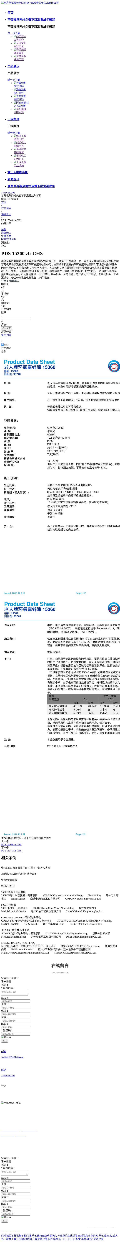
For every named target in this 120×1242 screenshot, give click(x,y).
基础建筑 (19, 152)
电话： (5, 1190)
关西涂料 (19, 99)
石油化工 (19, 159)
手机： (5, 1004)
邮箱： (5, 1204)
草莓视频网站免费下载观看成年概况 (31, 19)
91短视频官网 (24, 1239)
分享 (6, 344)
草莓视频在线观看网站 (44, 1235)
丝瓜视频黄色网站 (88, 1235)
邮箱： (5, 1024)
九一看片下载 (8, 1239)
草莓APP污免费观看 (92, 1239)
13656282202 (8, 192)
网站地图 (6, 1235)
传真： (5, 1017)
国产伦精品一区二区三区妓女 (64, 1239)
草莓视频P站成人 (108, 1235)
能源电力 (19, 145)
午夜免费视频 (40, 1239)
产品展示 (13, 66)
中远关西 (6, 236)
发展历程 (19, 59)
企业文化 (19, 46)
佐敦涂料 (19, 86)
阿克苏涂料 (20, 106)
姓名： (5, 1177)
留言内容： (8, 988)
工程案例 (13, 119)
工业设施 (19, 165)
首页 (10, 12)
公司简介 (19, 39)
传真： (5, 1197)
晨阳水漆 (19, 112)
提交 (4, 1040)
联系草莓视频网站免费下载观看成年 (31, 186)
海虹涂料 (19, 92)
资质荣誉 (19, 52)
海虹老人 (6, 232)
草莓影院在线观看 (68, 1235)
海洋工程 (19, 139)
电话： (5, 1010)
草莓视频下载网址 (21, 1235)
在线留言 (6, 328)
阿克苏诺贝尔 (8, 239)
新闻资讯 (13, 179)
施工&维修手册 (18, 172)
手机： (5, 1184)
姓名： (5, 997)
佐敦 (3, 229)
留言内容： (8, 1168)
